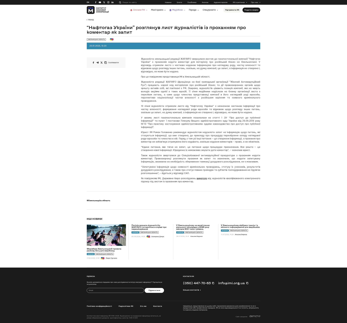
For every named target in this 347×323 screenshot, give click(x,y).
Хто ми (143, 306)
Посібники (191, 2)
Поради (192, 10)
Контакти (157, 306)
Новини (168, 2)
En (88, 2)
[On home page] (98, 10)
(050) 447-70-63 (197, 283)
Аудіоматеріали (220, 2)
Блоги (179, 2)
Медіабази (177, 10)
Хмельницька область (104, 254)
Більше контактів (191, 290)
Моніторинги (157, 10)
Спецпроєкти (209, 10)
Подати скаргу (251, 10)
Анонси (205, 2)
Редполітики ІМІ (126, 306)
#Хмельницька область (98, 200)
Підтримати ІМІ (232, 10)
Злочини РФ (139, 10)
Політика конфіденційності (99, 306)
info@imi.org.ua (231, 283)
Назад (91, 20)
